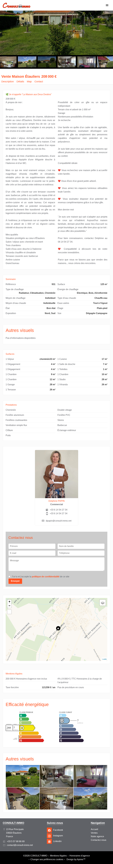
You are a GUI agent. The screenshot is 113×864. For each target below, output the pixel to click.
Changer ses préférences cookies (46, 859)
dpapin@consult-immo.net (58, 521)
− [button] (9, 605)
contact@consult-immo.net (20, 845)
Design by (75, 859)
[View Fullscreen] (9, 612)
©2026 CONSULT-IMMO (35, 856)
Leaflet (104, 659)
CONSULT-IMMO (13, 822)
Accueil (16, 7)
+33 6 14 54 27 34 (58, 510)
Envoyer (15, 581)
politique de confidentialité (45, 576)
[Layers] (103, 603)
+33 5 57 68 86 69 (16, 841)
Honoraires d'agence (79, 856)
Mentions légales (58, 856)
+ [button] (9, 601)
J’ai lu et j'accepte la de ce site (40, 576)
